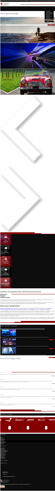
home (3, 308)
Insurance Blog (2, 438)
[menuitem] (50, 11)
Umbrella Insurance (3, 457)
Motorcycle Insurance (3, 454)
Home (46, 8)
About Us (46, 9)
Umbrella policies (31, 309)
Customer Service (2, 439)
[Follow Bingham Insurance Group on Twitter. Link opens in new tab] (46, 428)
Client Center (2, 440)
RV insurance (24, 309)
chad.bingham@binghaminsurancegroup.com (9, 476)
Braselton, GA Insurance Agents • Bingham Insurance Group (20, 291)
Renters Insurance (2, 455)
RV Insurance (2, 456)
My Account (49, 1)
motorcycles (42, 309)
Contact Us (1, 443)
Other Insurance (2, 458)
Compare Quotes (2, 442)
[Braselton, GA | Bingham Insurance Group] (5, 482)
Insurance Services (48, 10)
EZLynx (17, 484)
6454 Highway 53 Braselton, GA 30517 (5, 472)
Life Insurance (2, 453)
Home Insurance (48, 11)
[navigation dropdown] (26, 1)
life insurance (8, 308)
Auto (1, 308)
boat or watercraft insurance (16, 309)
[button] (22, 165)
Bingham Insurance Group (4, 484)
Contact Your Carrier (3, 441)
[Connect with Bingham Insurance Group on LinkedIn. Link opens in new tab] (28, 428)
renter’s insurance (7, 309)
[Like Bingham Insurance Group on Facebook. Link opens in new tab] (9, 428)
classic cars (47, 309)
